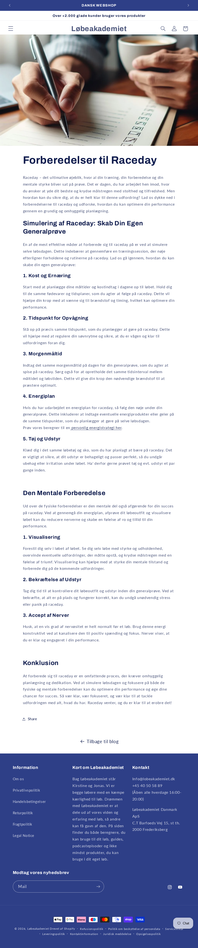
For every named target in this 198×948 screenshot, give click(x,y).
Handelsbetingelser (29, 801)
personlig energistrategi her (95, 427)
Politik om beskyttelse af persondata (134, 928)
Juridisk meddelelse (117, 933)
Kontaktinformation (84, 933)
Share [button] (32, 719)
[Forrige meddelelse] (9, 5)
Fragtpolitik (23, 824)
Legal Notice (24, 835)
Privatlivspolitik (26, 790)
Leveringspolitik (53, 933)
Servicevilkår (174, 928)
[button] (10, 28)
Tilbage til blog (103, 741)
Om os (18, 779)
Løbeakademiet (38, 928)
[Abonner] (98, 886)
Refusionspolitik (91, 928)
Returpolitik (23, 813)
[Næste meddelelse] (188, 5)
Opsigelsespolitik (148, 933)
